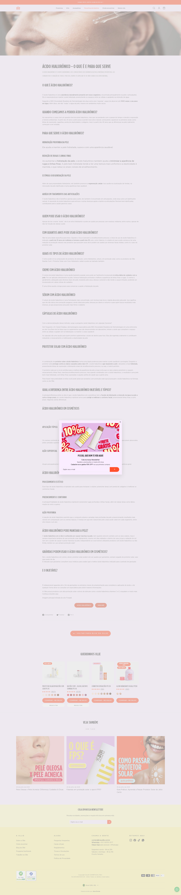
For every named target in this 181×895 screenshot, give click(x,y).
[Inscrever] (114, 469)
